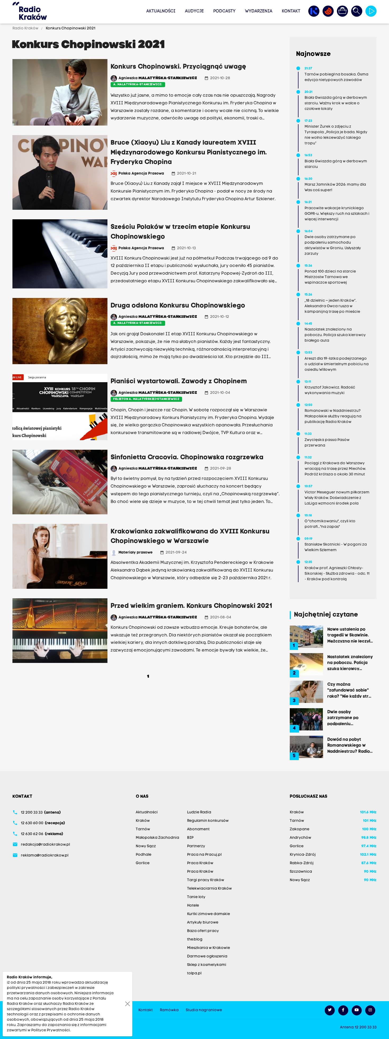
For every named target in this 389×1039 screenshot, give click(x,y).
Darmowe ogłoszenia (207, 956)
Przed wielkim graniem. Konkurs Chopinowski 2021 (191, 606)
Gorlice (143, 863)
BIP (190, 838)
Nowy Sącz (146, 846)
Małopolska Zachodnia (157, 838)
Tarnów (143, 829)
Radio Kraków (25, 28)
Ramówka (169, 1010)
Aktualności (160, 11)
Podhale (143, 855)
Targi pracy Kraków (205, 880)
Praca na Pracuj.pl (204, 855)
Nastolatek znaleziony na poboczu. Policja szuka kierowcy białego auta (350, 662)
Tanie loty (196, 897)
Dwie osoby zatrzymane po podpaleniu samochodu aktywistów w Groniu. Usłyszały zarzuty (349, 717)
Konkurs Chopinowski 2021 (70, 28)
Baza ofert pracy (203, 931)
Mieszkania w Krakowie (208, 948)
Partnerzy (196, 846)
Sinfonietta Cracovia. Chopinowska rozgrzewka (187, 457)
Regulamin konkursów (208, 821)
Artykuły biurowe (202, 923)
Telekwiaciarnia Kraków (209, 889)
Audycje (194, 11)
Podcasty (224, 11)
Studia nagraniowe (204, 1010)
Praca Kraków (200, 863)
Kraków (143, 821)
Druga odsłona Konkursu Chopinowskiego (178, 306)
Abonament (198, 829)
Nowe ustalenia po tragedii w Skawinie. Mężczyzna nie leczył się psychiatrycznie (348, 635)
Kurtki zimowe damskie (208, 914)
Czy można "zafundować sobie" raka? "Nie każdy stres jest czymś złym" (350, 690)
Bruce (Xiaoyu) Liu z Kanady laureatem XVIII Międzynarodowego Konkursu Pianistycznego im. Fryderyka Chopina (189, 153)
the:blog (194, 940)
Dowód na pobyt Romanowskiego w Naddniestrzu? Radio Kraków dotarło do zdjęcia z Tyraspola (348, 745)
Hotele (193, 906)
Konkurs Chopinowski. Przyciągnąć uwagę (178, 67)
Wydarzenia (258, 11)
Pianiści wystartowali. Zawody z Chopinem (179, 381)
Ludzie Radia (199, 812)
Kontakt (291, 11)
